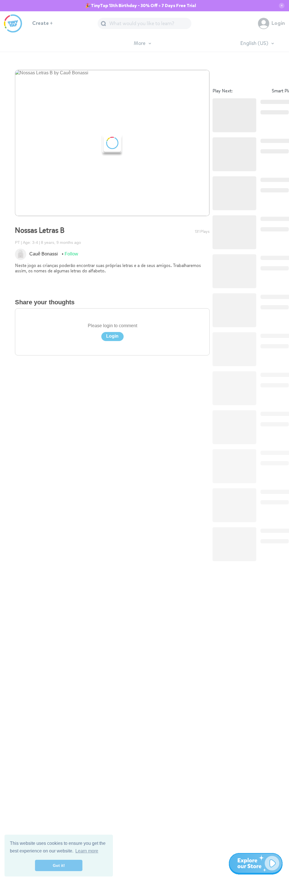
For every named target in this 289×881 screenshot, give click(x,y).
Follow (71, 253)
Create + (42, 23)
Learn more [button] (86, 851)
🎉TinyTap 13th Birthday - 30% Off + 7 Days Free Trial (140, 5)
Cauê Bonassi (43, 253)
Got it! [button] (59, 865)
